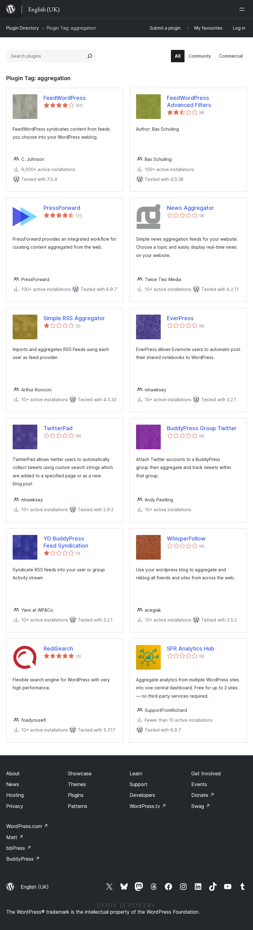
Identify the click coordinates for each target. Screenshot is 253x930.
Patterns (77, 806)
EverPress (180, 318)
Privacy (14, 806)
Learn (136, 773)
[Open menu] (243, 9)
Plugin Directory (22, 28)
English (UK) (35, 887)
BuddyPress (23, 859)
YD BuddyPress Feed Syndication (66, 542)
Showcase (80, 773)
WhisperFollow (186, 538)
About (13, 773)
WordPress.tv (148, 806)
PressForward (62, 208)
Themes (77, 784)
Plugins (76, 795)
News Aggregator (190, 208)
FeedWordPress (65, 98)
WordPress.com (27, 826)
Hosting (15, 795)
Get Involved (206, 773)
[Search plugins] (90, 56)
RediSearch (58, 648)
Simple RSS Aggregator (74, 318)
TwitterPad (58, 428)
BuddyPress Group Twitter (202, 428)
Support (138, 784)
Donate (202, 795)
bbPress (18, 848)
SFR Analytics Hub (190, 648)
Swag (200, 806)
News (12, 784)
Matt (14, 837)
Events (199, 784)
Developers (142, 795)
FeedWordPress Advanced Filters (189, 101)
